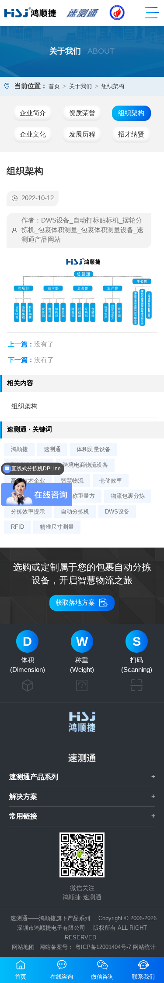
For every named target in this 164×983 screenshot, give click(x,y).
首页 (54, 86)
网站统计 (144, 947)
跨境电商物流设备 (85, 465)
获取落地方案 (82, 602)
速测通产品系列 (33, 777)
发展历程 (82, 134)
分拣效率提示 (28, 511)
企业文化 (33, 134)
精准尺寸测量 (57, 527)
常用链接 (23, 816)
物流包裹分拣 (128, 496)
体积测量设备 (94, 449)
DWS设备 (117, 511)
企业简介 (33, 113)
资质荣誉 (82, 113)
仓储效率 (110, 480)
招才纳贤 (131, 134)
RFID (17, 527)
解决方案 (23, 796)
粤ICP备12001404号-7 (103, 947)
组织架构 (112, 86)
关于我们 (80, 86)
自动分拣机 (75, 511)
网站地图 (23, 947)
